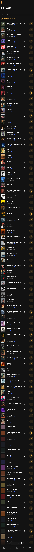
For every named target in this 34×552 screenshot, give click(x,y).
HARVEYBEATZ (10, 180)
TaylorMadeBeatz (11, 203)
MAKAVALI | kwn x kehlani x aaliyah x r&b (18, 236)
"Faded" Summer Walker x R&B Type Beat (18, 80)
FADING (9, 392)
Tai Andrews (10, 462)
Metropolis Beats (11, 399)
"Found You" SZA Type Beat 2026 (16, 132)
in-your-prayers (11, 276)
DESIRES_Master (11, 288)
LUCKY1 (9, 364)
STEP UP (9, 167)
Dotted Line (10, 369)
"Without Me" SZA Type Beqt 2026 (16, 219)
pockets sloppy (11, 409)
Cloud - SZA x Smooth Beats (15, 201)
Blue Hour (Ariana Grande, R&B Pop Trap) (18, 144)
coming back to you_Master (14, 282)
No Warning (10, 461)
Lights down (10, 299)
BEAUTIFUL (10, 224)
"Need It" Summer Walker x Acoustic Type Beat (20, 23)
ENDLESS (9, 109)
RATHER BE (10, 92)
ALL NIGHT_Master (12, 507)
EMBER (9, 536)
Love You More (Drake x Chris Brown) (17, 397)
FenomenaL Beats (11, 249)
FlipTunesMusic (10, 47)
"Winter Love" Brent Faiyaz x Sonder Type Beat (20, 317)
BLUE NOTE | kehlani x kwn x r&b (16, 178)
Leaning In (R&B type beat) (14, 472)
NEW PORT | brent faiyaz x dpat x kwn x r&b (19, 351)
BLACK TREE (10, 248)
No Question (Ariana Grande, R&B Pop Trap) (19, 420)
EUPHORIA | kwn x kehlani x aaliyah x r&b (18, 530)
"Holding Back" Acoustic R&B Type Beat (18, 478)
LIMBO (8, 115)
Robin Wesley (10, 42)
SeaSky (8, 174)
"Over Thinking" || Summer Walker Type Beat (19, 34)
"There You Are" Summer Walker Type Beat (19, 438)
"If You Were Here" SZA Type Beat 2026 (18, 305)
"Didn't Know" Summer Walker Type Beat (18, 126)
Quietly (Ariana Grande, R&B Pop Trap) (17, 495)
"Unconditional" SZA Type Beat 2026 (17, 466)
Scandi (8, 370)
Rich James (9, 197)
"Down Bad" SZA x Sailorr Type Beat (17, 265)
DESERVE (9, 161)
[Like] (24, 23)
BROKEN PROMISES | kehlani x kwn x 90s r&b (19, 190)
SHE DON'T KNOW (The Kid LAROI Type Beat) (19, 103)
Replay (9, 363)
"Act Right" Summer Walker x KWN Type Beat (19, 242)
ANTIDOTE (10, 75)
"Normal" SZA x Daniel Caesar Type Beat (18, 374)
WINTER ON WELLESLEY (13, 328)
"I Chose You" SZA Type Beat (15, 253)
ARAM (8, 330)
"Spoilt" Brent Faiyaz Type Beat (15, 357)
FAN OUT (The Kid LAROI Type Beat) (17, 207)
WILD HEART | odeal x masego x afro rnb (18, 334)
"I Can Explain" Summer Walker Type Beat (18, 386)
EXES (8, 501)
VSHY (8, 145)
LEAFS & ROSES (11, 173)
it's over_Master (11, 294)
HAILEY (9, 259)
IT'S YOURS (10, 271)
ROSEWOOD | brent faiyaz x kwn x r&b (17, 403)
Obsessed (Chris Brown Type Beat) (17, 196)
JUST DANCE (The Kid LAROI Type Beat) (18, 121)
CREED (9, 455)
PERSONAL (10, 86)
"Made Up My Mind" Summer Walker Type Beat (20, 52)
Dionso (8, 76)
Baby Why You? (11, 426)
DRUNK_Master (11, 484)
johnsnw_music (10, 214)
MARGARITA (10, 184)
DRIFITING (10, 213)
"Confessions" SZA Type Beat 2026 (17, 69)
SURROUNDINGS (11, 518)
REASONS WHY (11, 230)
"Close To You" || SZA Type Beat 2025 (17, 138)
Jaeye (8, 474)
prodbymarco (10, 24)
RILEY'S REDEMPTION (13, 380)
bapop (8, 105)
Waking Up (10, 541)
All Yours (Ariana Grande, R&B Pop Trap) (18, 443)
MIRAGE (9, 150)
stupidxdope (10, 410)
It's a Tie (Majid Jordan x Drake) (16, 432)
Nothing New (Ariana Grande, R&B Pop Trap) (19, 322)
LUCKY (9, 155)
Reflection (10, 46)
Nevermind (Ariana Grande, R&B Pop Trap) (19, 345)
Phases (9, 40)
